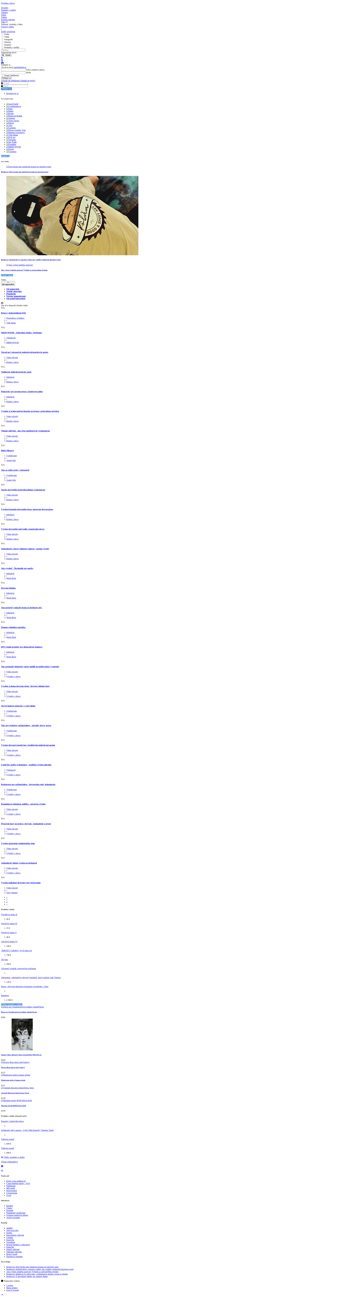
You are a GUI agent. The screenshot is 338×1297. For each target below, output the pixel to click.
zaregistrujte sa (20, 67)
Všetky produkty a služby (11, 1004)
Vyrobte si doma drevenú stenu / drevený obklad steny (25, 686)
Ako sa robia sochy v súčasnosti (15, 470)
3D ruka (4, 959)
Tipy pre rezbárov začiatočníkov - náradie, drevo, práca (26, 725)
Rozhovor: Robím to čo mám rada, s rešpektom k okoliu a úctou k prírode (37, 1274)
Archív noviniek (13, 1217)
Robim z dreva (12, 362)
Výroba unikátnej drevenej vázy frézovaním (21, 883)
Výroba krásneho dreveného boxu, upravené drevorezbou (27, 509)
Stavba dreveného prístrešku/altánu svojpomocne (23, 490)
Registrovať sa (12, 93)
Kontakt (9, 1210)
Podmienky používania (15, 1213)
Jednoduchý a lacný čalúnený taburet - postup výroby (25, 549)
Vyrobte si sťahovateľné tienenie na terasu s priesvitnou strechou (30, 411)
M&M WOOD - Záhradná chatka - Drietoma (21, 333)
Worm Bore (11, 578)
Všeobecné (11, 338)
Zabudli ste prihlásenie (10, 80)
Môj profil (10, 1188)
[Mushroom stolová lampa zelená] (15, 1075)
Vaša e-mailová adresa (35, 70)
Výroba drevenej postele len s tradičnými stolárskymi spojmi (28, 745)
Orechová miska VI (9, 941)
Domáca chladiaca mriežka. (13, 627)
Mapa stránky (12, 1288)
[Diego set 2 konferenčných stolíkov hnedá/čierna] (22, 1007)
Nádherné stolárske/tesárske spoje (16, 372)
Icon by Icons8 (12, 1290)
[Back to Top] (2, 1295)
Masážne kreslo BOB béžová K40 (13, 1106)
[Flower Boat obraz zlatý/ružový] (15, 1062)
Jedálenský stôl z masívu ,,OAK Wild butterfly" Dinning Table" (27, 1130)
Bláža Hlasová (7, 450)
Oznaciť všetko (7, 27)
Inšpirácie (10, 377)
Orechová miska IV (9, 923)
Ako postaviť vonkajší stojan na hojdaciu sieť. (21, 608)
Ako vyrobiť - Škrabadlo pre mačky (17, 568)
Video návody (12, 357)
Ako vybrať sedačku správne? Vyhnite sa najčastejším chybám (24, 270)
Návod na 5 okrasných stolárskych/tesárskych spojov (24, 352)
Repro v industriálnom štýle (13, 313)
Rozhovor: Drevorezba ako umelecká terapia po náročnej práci (24, 172)
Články (9, 1208)
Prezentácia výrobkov (15, 318)
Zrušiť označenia (8, 31)
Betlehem (5, 995)
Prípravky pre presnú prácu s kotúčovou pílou (22, 391)
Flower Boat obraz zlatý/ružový (13, 1067)
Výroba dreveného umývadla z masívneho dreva (22, 529)
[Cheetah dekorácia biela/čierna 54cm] (17, 1088)
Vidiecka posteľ (7, 1139)
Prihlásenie (10, 1186)
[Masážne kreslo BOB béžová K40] (16, 1100)
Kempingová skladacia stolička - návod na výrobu (23, 804)
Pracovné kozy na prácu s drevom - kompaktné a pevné (26, 824)
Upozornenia (11, 1193)
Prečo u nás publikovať (16, 1181)
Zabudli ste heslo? (27, 80)
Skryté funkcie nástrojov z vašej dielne (18, 706)
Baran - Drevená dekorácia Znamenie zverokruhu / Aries (24, 986)
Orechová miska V (9, 932)
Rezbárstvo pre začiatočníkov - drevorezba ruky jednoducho (28, 784)
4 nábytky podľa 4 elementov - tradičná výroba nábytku (26, 765)
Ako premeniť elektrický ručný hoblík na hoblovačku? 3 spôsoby (30, 666)
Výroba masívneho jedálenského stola (18, 843)
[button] (169, 60)
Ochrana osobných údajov (17, 1215)
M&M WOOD (12, 342)
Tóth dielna (11, 323)
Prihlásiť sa (6, 78)
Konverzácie (11, 1190)
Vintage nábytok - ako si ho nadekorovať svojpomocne (25, 431)
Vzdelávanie (11, 456)
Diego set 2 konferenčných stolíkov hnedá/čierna (19, 1012)
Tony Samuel (11, 893)
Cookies (9, 1285)
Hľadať (7, 55)
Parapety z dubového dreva (12, 1121)
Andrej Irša (11, 460)
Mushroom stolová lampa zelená (13, 1080)
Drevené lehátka (8, 588)
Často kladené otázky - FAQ (18, 1183)
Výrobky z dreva (13, 676)
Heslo (28, 72)
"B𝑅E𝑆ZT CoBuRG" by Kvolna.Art (16, 950)
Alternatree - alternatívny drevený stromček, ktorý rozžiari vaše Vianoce (31, 977)
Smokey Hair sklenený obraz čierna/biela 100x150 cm (21, 1055)
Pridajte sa (5, 156)
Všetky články (7, 275)
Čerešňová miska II (9, 914)
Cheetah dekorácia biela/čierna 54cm (15, 1093)
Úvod (8, 1195)
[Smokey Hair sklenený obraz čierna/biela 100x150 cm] (22, 1049)
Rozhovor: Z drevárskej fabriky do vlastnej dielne (27, 1276)
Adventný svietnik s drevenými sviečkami (18, 968)
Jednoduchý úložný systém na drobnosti (19, 863)
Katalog (9, 1206)
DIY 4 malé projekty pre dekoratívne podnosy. (22, 647)
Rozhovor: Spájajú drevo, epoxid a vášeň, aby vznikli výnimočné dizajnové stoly (31, 260)
